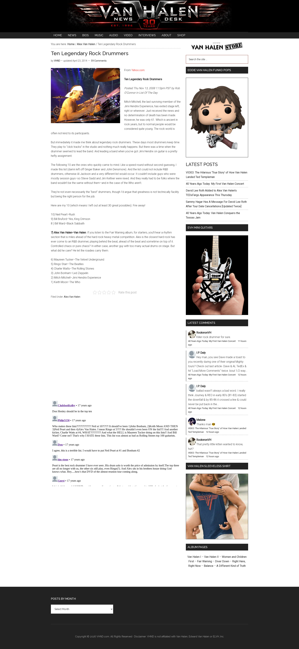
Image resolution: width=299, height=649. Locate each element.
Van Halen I (194, 556)
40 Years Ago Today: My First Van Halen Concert (215, 183)
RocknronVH (203, 332)
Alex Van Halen (72, 296)
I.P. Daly (201, 352)
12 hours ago (212, 432)
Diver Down (222, 561)
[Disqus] (116, 442)
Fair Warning (204, 561)
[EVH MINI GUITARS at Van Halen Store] (217, 314)
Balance (208, 565)
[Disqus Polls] (115, 351)
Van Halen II (211, 556)
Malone (200, 419)
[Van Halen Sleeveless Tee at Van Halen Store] (217, 538)
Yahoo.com (138, 70)
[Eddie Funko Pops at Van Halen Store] (217, 156)
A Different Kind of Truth (231, 565)
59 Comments (99, 60)
